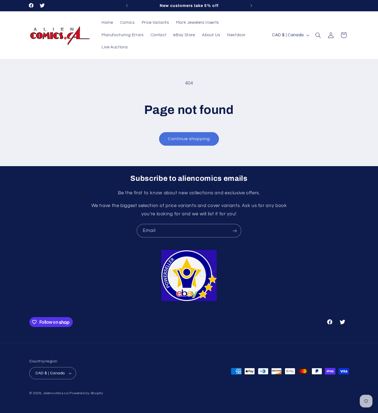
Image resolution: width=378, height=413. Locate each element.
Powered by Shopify (86, 393)
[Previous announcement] (127, 5)
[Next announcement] (251, 5)
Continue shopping (189, 139)
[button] (318, 35)
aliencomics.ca (55, 393)
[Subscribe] (234, 230)
